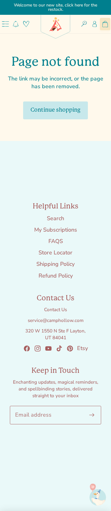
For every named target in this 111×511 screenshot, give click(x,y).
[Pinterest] (70, 348)
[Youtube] (48, 348)
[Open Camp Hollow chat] (94, 494)
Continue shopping (55, 110)
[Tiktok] (59, 348)
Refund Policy (56, 275)
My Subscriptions (55, 229)
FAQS (55, 241)
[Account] (94, 24)
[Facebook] (27, 348)
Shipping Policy (55, 264)
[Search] (84, 24)
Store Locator (55, 252)
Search (55, 218)
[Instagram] (37, 348)
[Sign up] (92, 415)
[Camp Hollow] (55, 24)
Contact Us (55, 310)
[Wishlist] (26, 24)
